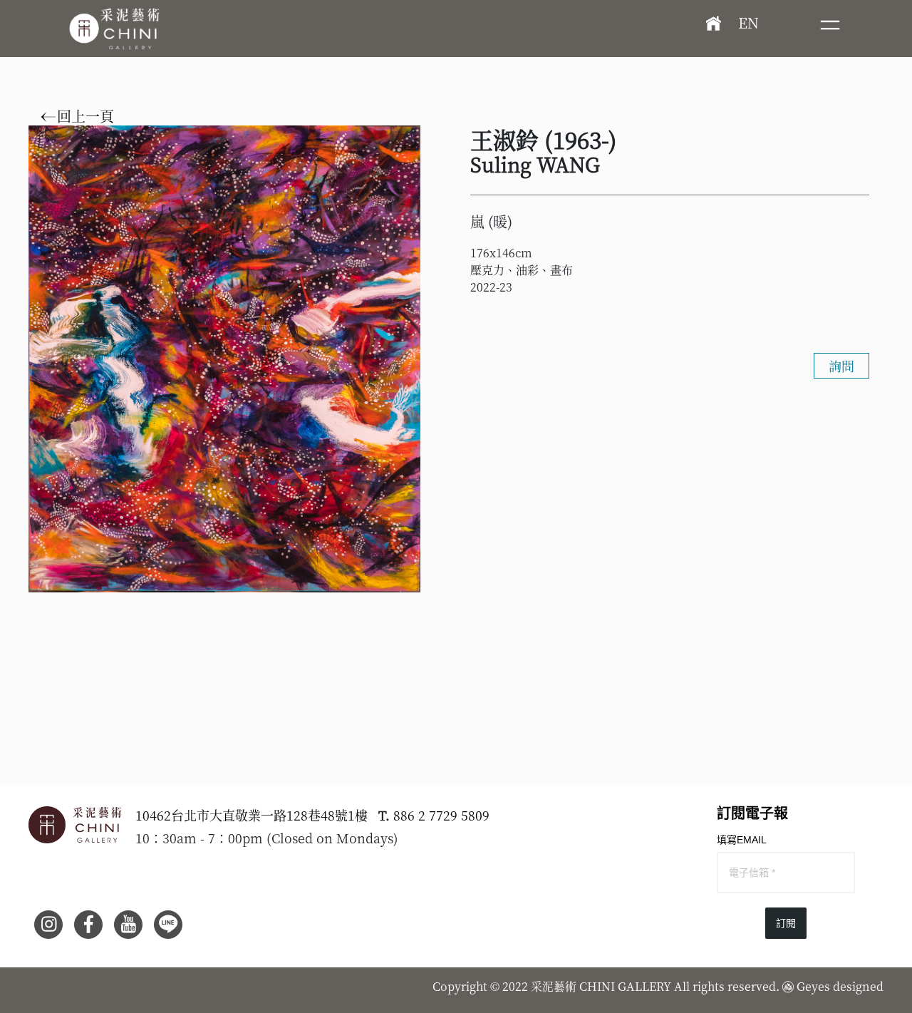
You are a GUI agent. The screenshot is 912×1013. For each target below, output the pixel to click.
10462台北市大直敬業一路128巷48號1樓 (251, 815)
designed (858, 986)
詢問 (841, 365)
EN (748, 22)
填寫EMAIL (742, 840)
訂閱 (786, 923)
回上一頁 (83, 116)
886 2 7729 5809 (441, 815)
